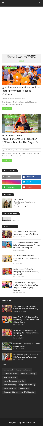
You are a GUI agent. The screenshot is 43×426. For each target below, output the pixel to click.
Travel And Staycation (28, 392)
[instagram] (11, 182)
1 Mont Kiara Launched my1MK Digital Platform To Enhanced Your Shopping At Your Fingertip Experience (26, 286)
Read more (7, 108)
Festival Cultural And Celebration (14, 381)
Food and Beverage (10, 385)
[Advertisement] (21, 28)
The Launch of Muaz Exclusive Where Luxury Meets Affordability (25, 233)
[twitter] (31, 182)
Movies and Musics (10, 388)
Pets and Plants (24, 388)
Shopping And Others (11, 392)
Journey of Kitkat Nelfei (27, 423)
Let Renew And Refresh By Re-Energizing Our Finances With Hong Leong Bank (26, 271)
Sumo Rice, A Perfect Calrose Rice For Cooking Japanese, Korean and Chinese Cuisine (26, 319)
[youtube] (31, 187)
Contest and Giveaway (11, 374)
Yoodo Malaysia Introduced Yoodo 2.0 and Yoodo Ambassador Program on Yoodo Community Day (26, 245)
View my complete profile (21, 206)
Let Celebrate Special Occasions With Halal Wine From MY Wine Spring (26, 356)
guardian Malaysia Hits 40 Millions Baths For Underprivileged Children (21, 90)
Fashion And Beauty (10, 377)
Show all (21, 61)
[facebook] (31, 177)
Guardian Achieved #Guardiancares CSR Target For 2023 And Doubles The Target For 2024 (20, 140)
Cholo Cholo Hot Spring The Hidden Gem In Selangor (26, 345)
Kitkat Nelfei (9, 98)
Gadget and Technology (27, 385)
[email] (11, 177)
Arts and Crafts (8, 370)
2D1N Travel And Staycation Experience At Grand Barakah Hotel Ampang (26, 258)
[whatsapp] (11, 187)
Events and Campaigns (28, 374)
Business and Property (23, 370)
